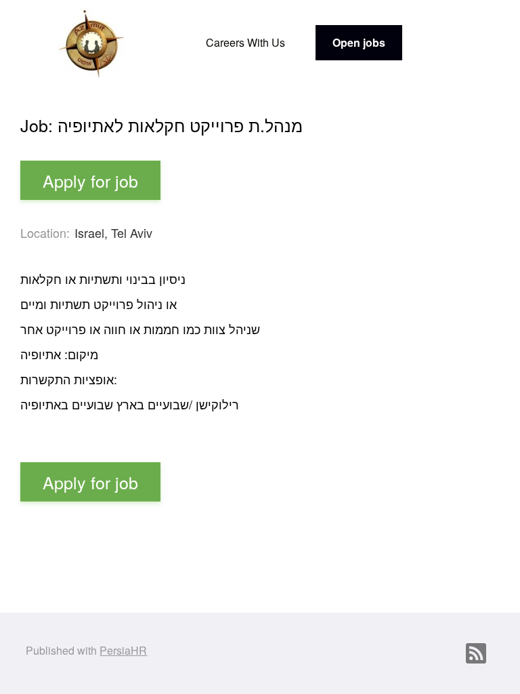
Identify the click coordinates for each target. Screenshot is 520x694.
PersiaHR (123, 650)
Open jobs (358, 42)
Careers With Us (245, 42)
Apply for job (90, 180)
